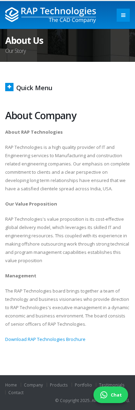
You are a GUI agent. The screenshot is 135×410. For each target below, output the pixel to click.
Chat (116, 395)
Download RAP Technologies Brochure (45, 339)
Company (33, 385)
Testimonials (112, 385)
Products (59, 385)
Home (11, 385)
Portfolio (83, 385)
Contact (16, 392)
